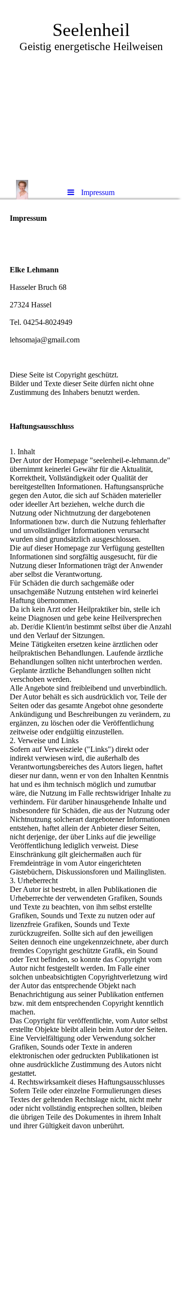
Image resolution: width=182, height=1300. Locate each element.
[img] (91, 90)
